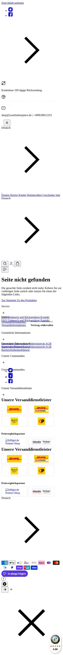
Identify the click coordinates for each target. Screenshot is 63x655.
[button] (31, 79)
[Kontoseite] (11, 264)
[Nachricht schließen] (4, 584)
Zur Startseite (9, 300)
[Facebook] (10, 15)
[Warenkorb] (17, 264)
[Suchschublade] (4, 264)
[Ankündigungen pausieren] (7, 123)
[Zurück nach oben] (4, 590)
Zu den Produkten (27, 300)
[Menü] (4, 270)
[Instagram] (10, 10)
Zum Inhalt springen (12, 2)
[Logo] (1, 191)
